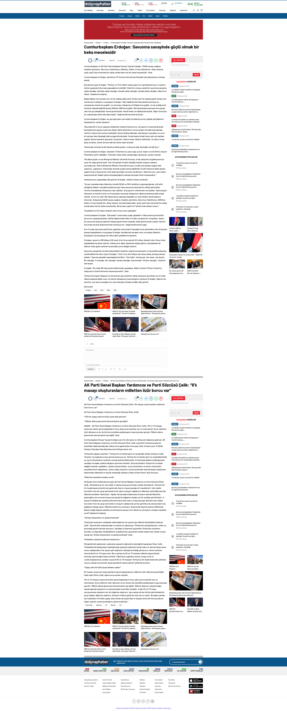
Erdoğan (88, 290)
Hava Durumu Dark (91, 680)
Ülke (115, 290)
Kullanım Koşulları (157, 708)
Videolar (162, 10)
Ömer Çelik (89, 605)
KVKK (149, 708)
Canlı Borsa (125, 680)
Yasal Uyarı (167, 708)
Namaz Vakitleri (99, 670)
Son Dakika (88, 10)
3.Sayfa (121, 16)
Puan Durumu (143, 670)
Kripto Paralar (197, 670)
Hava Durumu (129, 670)
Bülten (137, 16)
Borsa (86, 670)
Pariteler (168, 670)
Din (144, 16)
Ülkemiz (113, 605)
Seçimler (99, 605)
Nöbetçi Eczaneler (109, 686)
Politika (165, 16)
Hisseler (156, 670)
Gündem (111, 10)
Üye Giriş (171, 680)
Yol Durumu (181, 670)
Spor (132, 10)
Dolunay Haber (88, 43)
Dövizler (142, 683)
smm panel (106, 692)
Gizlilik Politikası (135, 708)
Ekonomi (122, 10)
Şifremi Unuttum (174, 686)
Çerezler (144, 708)
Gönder (90, 369)
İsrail (101, 290)
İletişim (127, 708)
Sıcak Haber (159, 692)
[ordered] (111, 369)
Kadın (140, 10)
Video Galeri (159, 683)
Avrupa (130, 16)
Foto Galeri (150, 10)
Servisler (100, 10)
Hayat (158, 16)
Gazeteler (184, 10)
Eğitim (150, 16)
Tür (106, 605)
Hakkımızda (120, 708)
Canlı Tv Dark (107, 680)
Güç (95, 290)
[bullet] (114, 369)
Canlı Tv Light (89, 686)
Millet (108, 290)
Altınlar (142, 680)
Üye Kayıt (171, 683)
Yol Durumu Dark (90, 683)
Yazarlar (173, 10)
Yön (120, 605)
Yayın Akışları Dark (109, 683)
